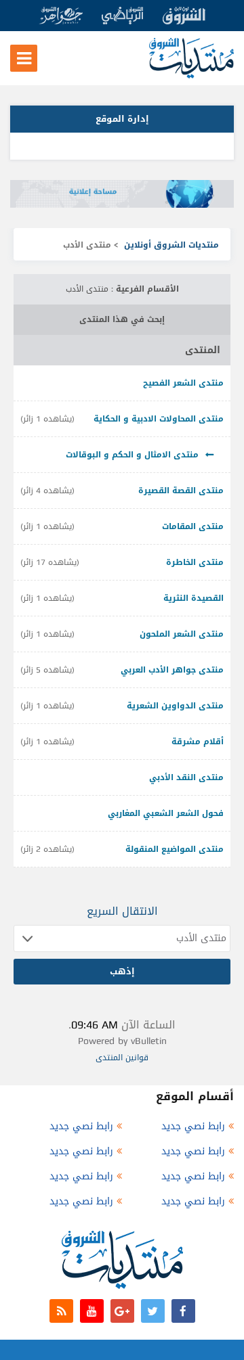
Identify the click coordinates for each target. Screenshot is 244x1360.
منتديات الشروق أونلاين (171, 244)
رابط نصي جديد (193, 1126)
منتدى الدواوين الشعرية (175, 705)
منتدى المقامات (193, 526)
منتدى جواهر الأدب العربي (172, 669)
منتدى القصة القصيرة (181, 490)
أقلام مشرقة (197, 741)
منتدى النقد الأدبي (186, 777)
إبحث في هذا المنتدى (122, 319)
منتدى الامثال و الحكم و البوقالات (132, 454)
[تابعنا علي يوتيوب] (92, 1311)
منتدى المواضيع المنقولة (174, 849)
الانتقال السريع (122, 911)
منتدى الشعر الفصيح (183, 383)
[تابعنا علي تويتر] (153, 1311)
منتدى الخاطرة (195, 562)
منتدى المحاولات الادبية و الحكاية (159, 418)
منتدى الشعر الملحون (182, 634)
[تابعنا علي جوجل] (122, 1311)
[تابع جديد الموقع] (61, 1311)
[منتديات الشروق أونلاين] (191, 75)
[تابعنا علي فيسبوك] (183, 1311)
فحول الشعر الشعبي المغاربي (166, 813)
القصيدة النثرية (193, 598)
